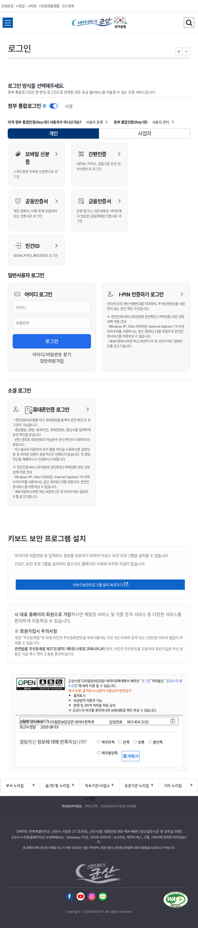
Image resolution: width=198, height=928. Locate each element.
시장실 (20, 5)
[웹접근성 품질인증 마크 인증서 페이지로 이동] (175, 900)
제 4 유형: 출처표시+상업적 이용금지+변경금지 (99, 690)
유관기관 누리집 (137, 785)
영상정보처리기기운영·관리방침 (118, 806)
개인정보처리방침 (71, 806)
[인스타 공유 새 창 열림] (91, 896)
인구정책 (68, 5)
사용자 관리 (160, 122)
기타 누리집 (173, 785)
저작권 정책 (91, 806)
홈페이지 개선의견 (35, 721)
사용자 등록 (94, 122)
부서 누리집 (15, 785)
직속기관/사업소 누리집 (97, 787)
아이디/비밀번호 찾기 (51, 354)
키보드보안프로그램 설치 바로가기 (98, 584)
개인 (58, 134)
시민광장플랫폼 (49, 5)
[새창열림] (120, 22)
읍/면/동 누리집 (57, 785)
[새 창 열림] (40, 683)
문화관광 (7, 5)
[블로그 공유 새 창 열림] (103, 896)
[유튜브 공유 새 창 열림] (80, 896)
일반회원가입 (52, 361)
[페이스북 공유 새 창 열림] (69, 896)
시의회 (31, 5)
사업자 (144, 133)
